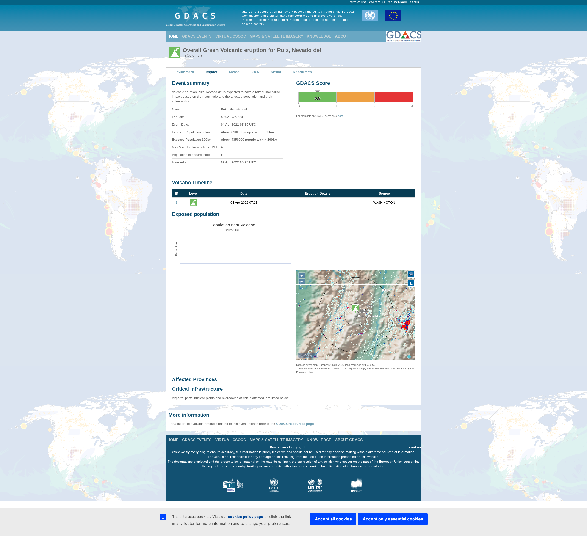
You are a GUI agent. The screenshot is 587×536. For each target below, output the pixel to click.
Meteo (234, 72)
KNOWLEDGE (319, 36)
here (340, 116)
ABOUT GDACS (349, 440)
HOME (172, 36)
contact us (377, 2)
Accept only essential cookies (393, 519)
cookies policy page (245, 516)
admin (414, 2)
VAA (255, 72)
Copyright (297, 447)
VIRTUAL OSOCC (230, 36)
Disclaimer (278, 447)
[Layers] (411, 274)
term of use (358, 2)
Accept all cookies (333, 519)
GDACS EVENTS (197, 36)
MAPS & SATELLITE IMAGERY (276, 36)
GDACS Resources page (295, 424)
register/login (398, 2)
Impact (211, 72)
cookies (415, 447)
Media (276, 72)
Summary (185, 72)
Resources (302, 72)
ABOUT (341, 36)
